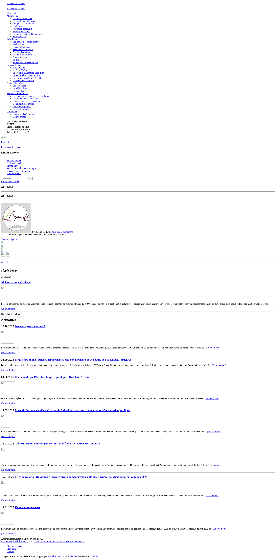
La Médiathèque (20, 88)
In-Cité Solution (55, 556)
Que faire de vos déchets (24, 54)
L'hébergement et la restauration (27, 101)
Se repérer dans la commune (25, 62)
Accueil (4, 262)
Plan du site (12, 549)
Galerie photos (19, 117)
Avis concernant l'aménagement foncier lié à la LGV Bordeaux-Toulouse (57, 443)
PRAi (95, 556)
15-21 (36, 541)
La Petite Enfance (21, 70)
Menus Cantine (14, 160)
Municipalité (12, 16)
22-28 (42, 541)
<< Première (6, 541)
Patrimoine (12, 111)
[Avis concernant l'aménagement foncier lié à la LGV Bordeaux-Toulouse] (7, 460)
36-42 (54, 541)
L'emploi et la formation (23, 104)
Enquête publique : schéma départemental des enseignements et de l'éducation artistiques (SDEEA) (73, 359)
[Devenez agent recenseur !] (7, 343)
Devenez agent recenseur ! (30, 326)
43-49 (60, 541)
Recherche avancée (10, 181)
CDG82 (73, 556)
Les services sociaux (22, 109)
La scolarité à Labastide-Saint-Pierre (29, 73)
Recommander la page (11, 147)
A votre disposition (21, 52)
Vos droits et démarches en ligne (21, 168)
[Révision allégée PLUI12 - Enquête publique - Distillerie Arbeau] (8, 393)
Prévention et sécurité (22, 29)
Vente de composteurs (27, 507)
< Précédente (19, 541)
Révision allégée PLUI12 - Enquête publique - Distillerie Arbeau (52, 377)
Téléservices (18, 44)
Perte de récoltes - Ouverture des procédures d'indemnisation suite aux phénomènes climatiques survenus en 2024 (81, 476)
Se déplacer (18, 60)
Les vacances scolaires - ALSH (27, 78)
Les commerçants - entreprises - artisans (31, 96)
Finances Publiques (21, 47)
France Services (20, 57)
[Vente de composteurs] (7, 524)
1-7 (26, 541)
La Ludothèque (20, 91)
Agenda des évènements (62, 232)
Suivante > (68, 541)
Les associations (20, 85)
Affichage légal (14, 163)
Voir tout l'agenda (9, 239)
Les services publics (22, 106)
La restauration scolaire (23, 80)
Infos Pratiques (13, 39)
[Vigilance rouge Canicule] (12, 299)
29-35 (48, 541)
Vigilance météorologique (18, 171)
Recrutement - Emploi (23, 49)
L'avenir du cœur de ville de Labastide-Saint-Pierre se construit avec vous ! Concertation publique (72, 410)
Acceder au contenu (16, 3)
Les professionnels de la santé (26, 98)
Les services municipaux (24, 21)
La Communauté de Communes (27, 34)
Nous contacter (19, 36)
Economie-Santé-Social (17, 93)
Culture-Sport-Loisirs (16, 83)
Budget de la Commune (23, 23)
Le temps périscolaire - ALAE (26, 75)
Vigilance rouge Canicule (15, 282)
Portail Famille (19, 67)
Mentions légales (14, 546)
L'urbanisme (18, 26)
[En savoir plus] (8, 309)
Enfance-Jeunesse (15, 65)
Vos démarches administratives (26, 42)
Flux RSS (5, 142)
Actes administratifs (21, 31)
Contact (10, 551)
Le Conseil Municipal (22, 18)
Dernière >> (79, 541)
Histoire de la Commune (24, 114)
